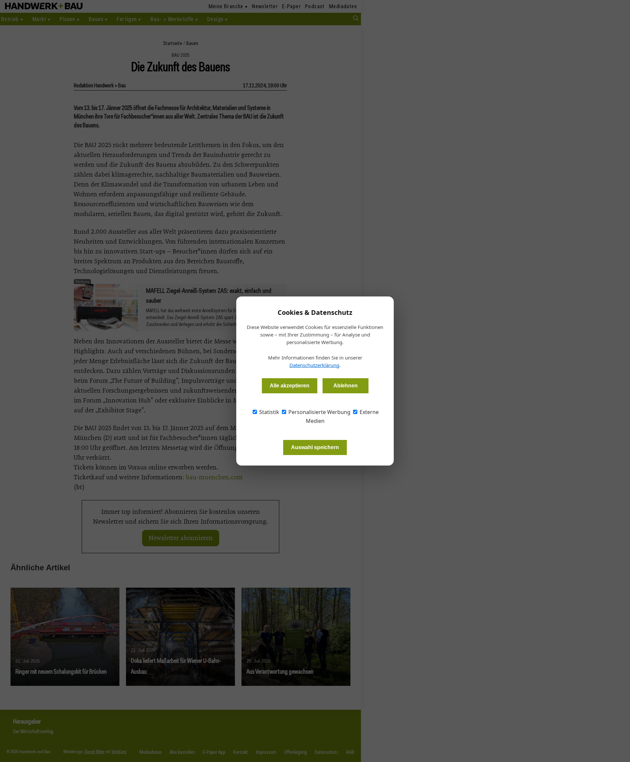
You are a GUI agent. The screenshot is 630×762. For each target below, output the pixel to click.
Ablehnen (345, 385)
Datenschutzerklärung (314, 365)
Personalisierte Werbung (318, 412)
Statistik (268, 412)
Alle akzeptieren (289, 385)
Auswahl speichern (315, 447)
